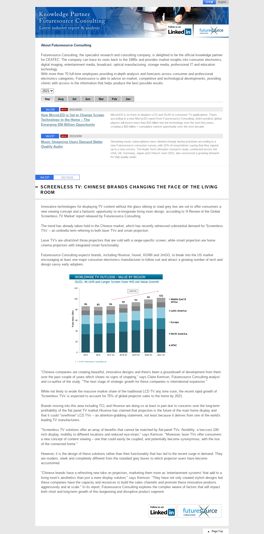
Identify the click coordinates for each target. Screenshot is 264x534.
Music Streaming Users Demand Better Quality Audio (72, 144)
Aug (61, 99)
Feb (114, 99)
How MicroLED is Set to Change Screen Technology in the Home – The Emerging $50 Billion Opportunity (72, 119)
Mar (101, 99)
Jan (128, 99)
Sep (47, 99)
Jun (87, 99)
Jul (74, 99)
